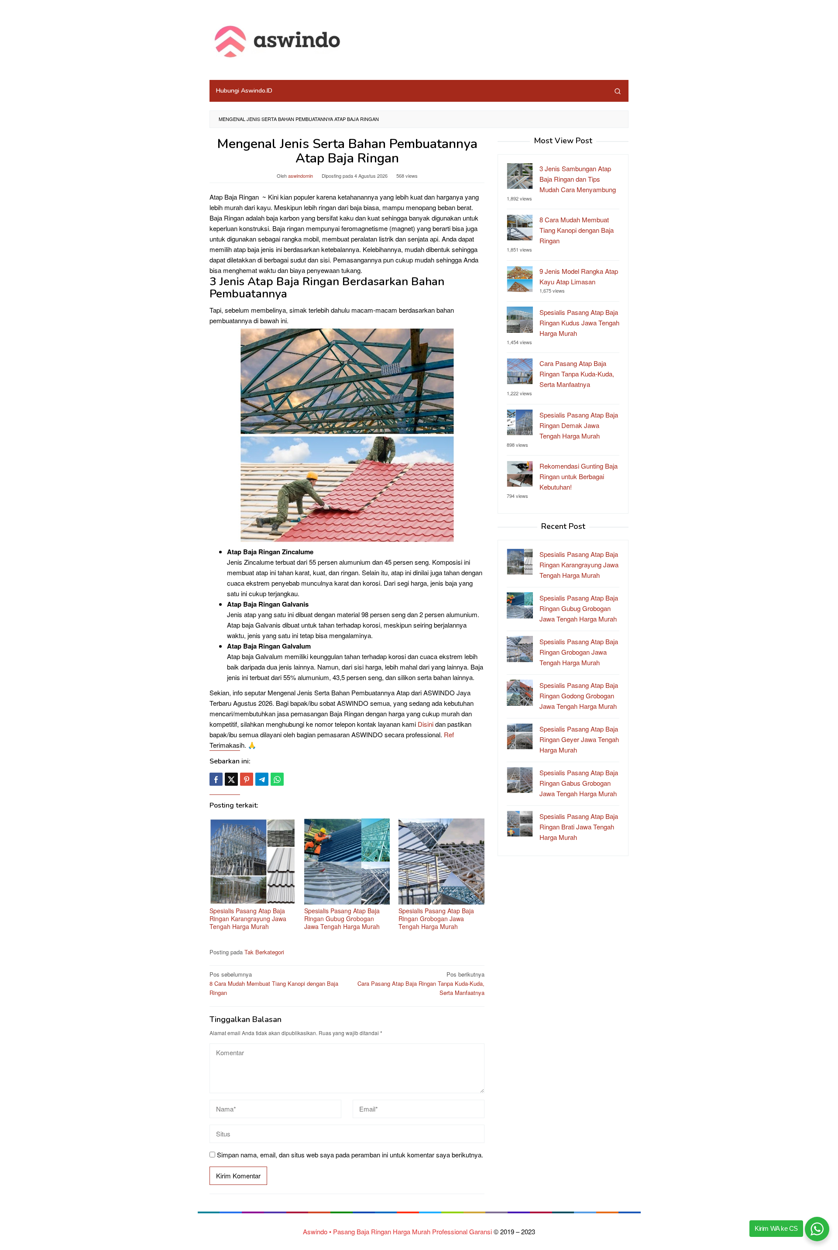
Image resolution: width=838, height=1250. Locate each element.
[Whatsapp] (277, 779)
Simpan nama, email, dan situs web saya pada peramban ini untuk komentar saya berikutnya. (350, 1154)
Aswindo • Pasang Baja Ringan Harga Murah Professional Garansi (397, 1231)
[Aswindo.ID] (278, 42)
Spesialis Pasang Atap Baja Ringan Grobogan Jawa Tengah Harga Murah (436, 918)
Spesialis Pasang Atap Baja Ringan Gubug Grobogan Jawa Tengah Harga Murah (342, 918)
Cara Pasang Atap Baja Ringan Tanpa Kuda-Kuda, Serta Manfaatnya (420, 983)
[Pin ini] (246, 779)
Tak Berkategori (264, 952)
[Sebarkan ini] (216, 779)
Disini (425, 724)
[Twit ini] (231, 779)
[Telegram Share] (261, 779)
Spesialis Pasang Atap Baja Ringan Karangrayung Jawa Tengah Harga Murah (248, 918)
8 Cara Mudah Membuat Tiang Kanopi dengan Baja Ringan (274, 983)
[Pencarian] (617, 91)
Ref (449, 734)
